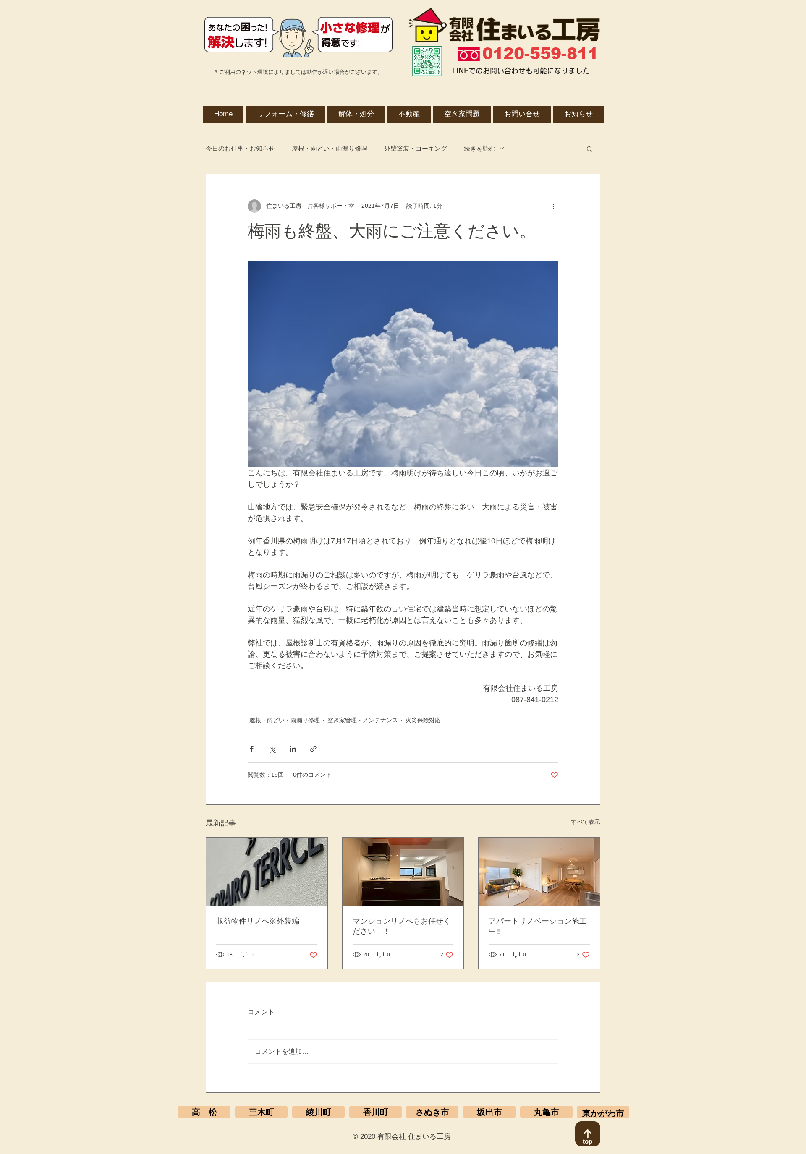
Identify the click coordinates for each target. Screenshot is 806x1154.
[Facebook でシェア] (252, 749)
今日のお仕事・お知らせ (240, 148)
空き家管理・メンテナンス (362, 720)
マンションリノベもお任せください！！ (402, 926)
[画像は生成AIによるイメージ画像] (539, 872)
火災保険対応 (423, 720)
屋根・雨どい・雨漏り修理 (329, 148)
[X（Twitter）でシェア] (272, 749)
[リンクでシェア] (313, 749)
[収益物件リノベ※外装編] (266, 872)
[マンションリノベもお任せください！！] (403, 872)
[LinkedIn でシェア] (293, 749)
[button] (590, 148)
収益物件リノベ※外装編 (257, 921)
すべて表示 (585, 821)
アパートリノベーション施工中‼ (538, 926)
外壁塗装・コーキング (415, 148)
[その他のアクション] (553, 206)
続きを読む (479, 148)
